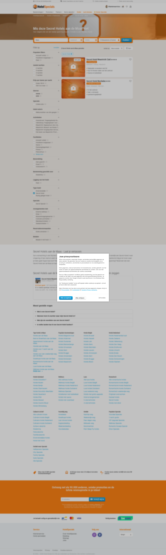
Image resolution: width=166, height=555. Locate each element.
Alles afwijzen (79, 298)
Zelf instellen (102, 298)
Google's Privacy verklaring (89, 290)
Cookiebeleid (76, 290)
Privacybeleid (65, 290)
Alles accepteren (66, 298)
